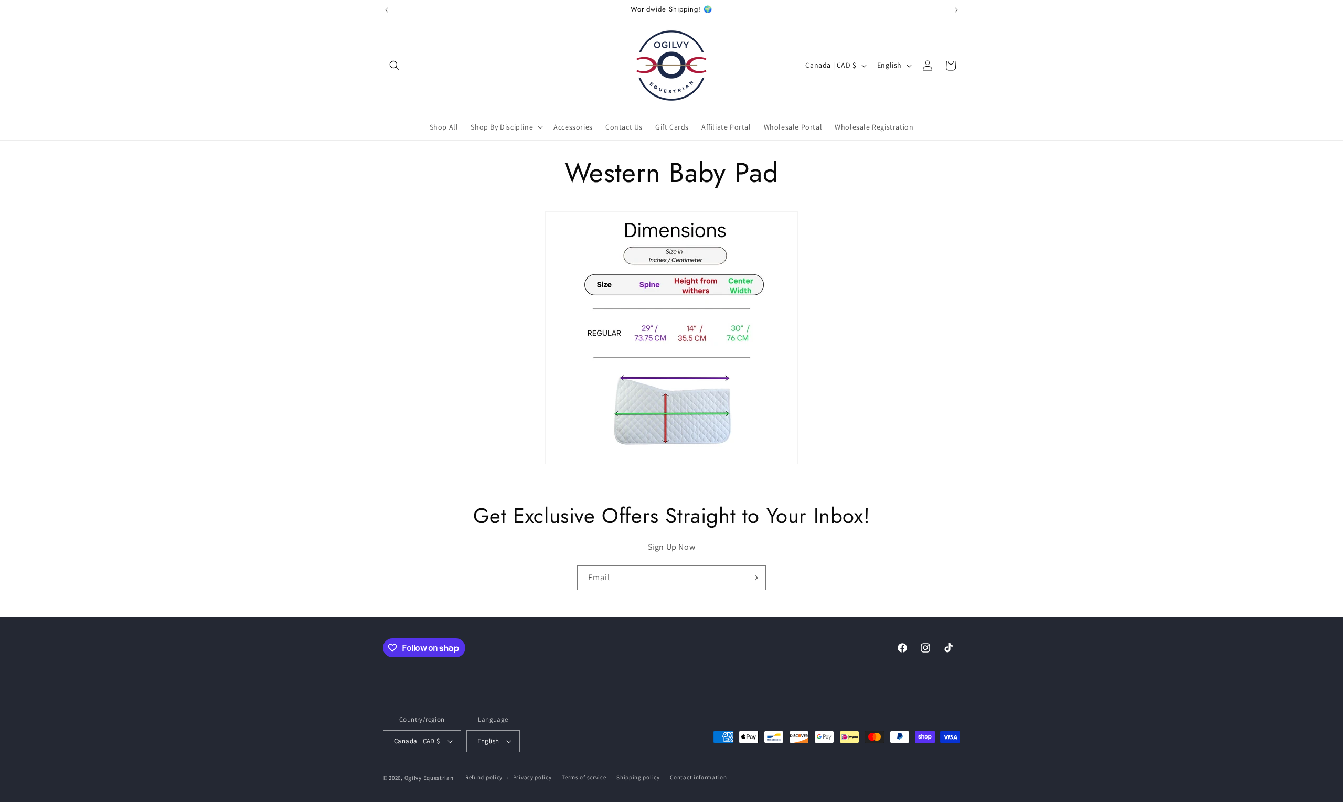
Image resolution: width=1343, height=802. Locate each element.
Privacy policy (532, 777)
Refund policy (484, 777)
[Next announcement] (956, 10)
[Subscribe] (753, 577)
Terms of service (584, 777)
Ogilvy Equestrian (429, 778)
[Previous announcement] (386, 10)
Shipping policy (638, 777)
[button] (394, 65)
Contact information (698, 777)
